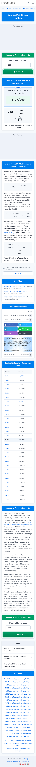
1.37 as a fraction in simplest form (18, 700)
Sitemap (25, 759)
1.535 (7, 465)
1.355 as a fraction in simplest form (18, 688)
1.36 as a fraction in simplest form (18, 691)
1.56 (7, 469)
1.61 (7, 478)
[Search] (28, 3)
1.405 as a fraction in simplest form (18, 721)
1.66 (7, 486)
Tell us (18, 273)
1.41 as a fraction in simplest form (18, 727)
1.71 (7, 495)
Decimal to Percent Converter (14, 286)
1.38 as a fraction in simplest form (18, 706)
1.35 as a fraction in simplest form (18, 685)
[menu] (32, 2)
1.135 (7, 397)
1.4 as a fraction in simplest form (18, 718)
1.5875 (7, 474)
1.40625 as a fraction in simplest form (18, 724)
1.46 (7, 452)
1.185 (7, 406)
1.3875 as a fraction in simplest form (18, 709)
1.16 (7, 401)
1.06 (7, 384)
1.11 (7, 393)
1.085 (7, 389)
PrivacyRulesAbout (13, 761)
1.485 (7, 457)
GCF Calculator (9, 233)
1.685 (7, 491)
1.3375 (7, 431)
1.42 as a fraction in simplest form (18, 736)
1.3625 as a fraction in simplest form (18, 694)
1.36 (7, 435)
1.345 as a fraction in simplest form (18, 682)
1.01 (7, 376)
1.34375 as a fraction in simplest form (18, 679)
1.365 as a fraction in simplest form (18, 697)
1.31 (7, 427)
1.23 (7, 414)
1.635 (7, 482)
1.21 (7, 410)
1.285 (7, 423)
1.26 (7, 418)
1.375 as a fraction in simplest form (18, 703)
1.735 (7, 499)
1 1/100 (21, 376)
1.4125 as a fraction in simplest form (18, 730)
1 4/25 (20, 401)
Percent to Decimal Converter (14, 297)
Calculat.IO (11, 759)
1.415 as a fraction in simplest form (18, 733)
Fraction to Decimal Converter (14, 291)
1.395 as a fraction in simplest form (18, 715)
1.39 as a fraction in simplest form (18, 712)
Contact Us (25, 761)
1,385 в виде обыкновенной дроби (18, 740)
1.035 (7, 380)
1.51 (7, 461)
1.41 (7, 444)
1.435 (7, 448)
